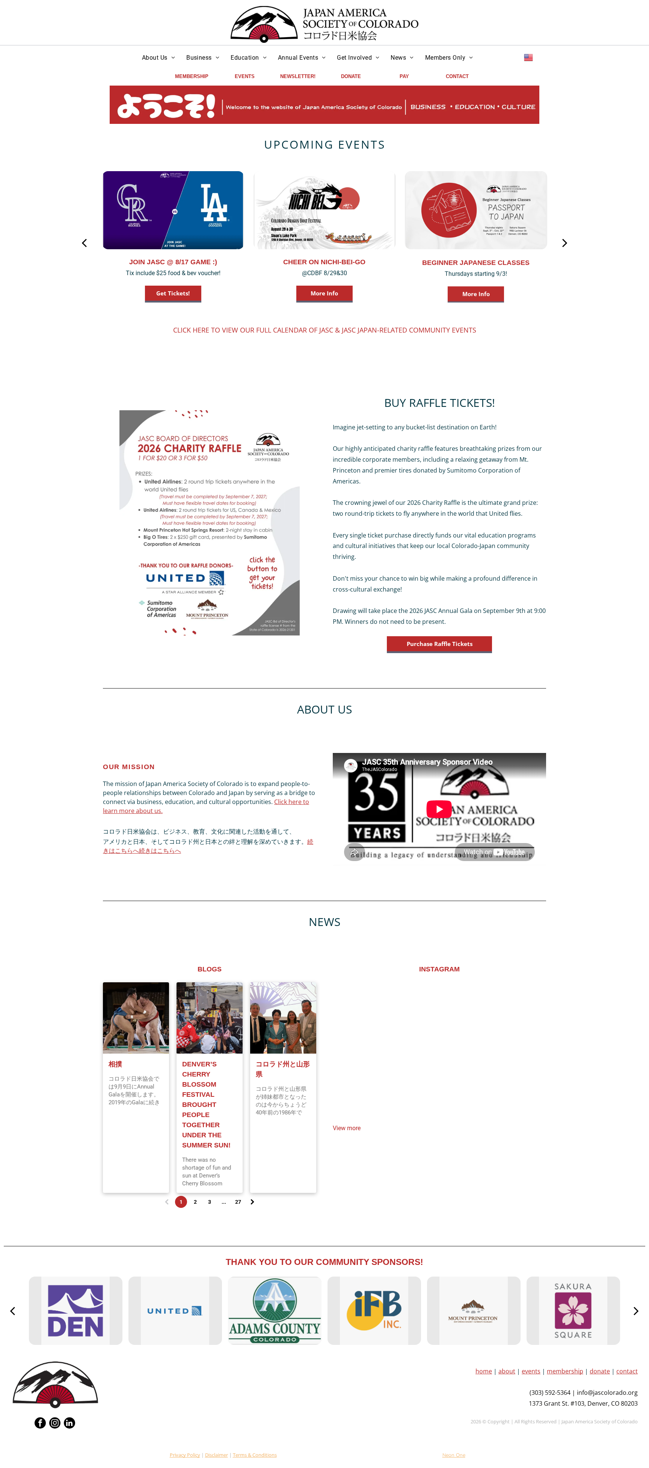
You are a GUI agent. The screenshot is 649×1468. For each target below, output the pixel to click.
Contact (457, 76)
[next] (565, 242)
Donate (351, 76)
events (531, 1371)
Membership (191, 76)
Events (245, 76)
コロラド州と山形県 (283, 1069)
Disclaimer (216, 1454)
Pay (404, 76)
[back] (83, 242)
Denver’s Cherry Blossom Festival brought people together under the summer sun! (206, 1104)
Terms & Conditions (255, 1454)
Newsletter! (297, 76)
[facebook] (40, 1423)
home (483, 1371)
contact (627, 1371)
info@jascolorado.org (607, 1392)
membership (565, 1371)
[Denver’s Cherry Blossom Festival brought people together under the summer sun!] (210, 1018)
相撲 (115, 1064)
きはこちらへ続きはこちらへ (142, 850)
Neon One (453, 1455)
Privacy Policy (185, 1454)
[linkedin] (69, 1423)
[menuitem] (158, 57)
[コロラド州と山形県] (283, 1018)
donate (600, 1371)
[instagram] (54, 1423)
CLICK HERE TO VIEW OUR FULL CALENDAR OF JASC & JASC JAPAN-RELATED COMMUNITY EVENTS (324, 329)
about (506, 1371)
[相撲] (136, 1018)
